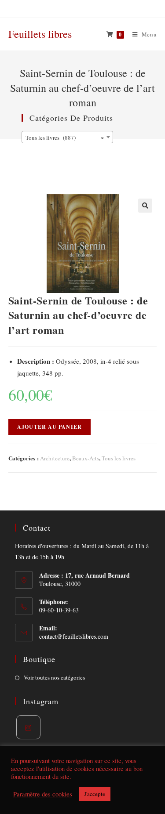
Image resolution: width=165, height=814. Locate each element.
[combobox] (67, 137)
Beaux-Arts (85, 458)
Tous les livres (119, 458)
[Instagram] (28, 727)
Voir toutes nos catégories (54, 677)
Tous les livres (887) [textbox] (65, 137)
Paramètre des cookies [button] (42, 794)
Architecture (55, 458)
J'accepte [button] (94, 794)
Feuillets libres (40, 34)
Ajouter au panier (49, 427)
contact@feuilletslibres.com (73, 636)
